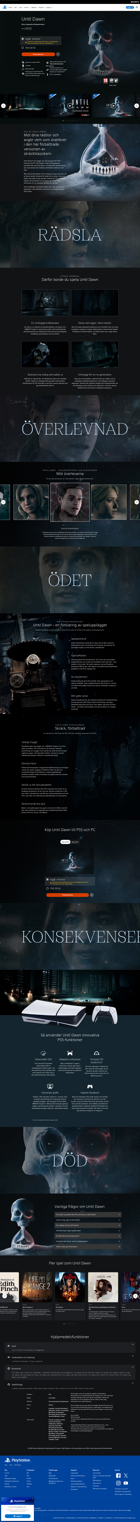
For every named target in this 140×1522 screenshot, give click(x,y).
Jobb (6, 1476)
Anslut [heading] (117, 1470)
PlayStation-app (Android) (122, 1491)
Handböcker (74, 1489)
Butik (10, 7)
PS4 (28, 1476)
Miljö (50, 1473)
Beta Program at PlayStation (123, 1494)
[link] (70, 1296)
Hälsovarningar (75, 1417)
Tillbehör (33, 7)
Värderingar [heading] (53, 1470)
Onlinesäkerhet (53, 1478)
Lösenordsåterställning (78, 1484)
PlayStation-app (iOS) (121, 1489)
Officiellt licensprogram (100, 1489)
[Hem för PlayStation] (4, 7)
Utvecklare (96, 1486)
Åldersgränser (97, 1480)
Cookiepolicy (108, 1518)
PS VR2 (29, 1478)
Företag (7, 1484)
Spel (20, 7)
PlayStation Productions (12, 1481)
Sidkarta (100, 1518)
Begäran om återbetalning (79, 1487)
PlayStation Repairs (76, 1481)
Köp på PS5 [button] (65, 842)
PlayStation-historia (10, 1487)
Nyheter (41, 7)
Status (73, 1478)
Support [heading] (74, 1470)
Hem (6, 1465)
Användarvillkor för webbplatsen (87, 1518)
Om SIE (7, 1473)
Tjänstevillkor (97, 1473)
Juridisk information (59, 1518)
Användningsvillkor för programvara (124, 1518)
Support (48, 7)
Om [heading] (6, 1470)
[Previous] (3, 105)
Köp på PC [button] (75, 842)
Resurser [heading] (96, 1470)
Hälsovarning (97, 1483)
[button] (56, 64)
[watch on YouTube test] (85, 115)
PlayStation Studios (10, 1478)
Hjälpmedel (52, 1476)
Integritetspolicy (71, 1518)
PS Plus (26, 7)
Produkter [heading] (30, 1470)
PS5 (15, 7)
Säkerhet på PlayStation (78, 1476)
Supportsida (74, 1473)
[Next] (136, 105)
